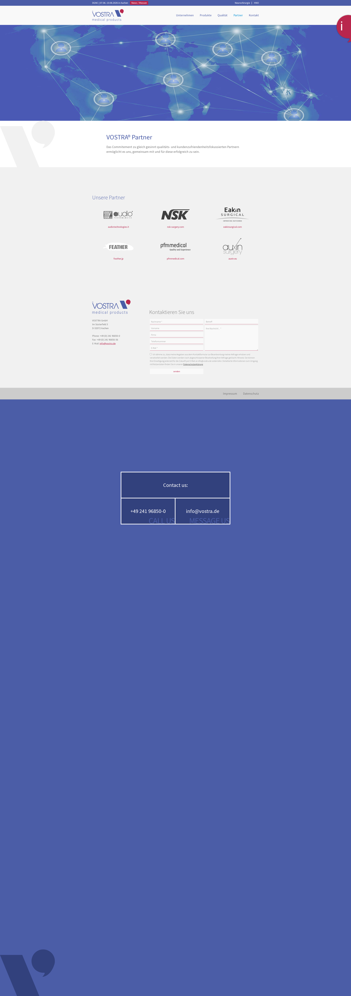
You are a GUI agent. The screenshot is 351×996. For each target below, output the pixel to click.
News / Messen (139, 2)
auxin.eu (232, 258)
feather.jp (118, 258)
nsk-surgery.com (175, 226)
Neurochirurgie (242, 2)
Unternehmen (185, 15)
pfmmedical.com (175, 258)
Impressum (230, 393)
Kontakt (254, 15)
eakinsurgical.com (232, 226)
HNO (256, 2)
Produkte (206, 15)
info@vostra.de (108, 343)
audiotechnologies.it (118, 226)
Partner (238, 15)
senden (176, 371)
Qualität (222, 15)
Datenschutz (251, 393)
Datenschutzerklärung (193, 364)
